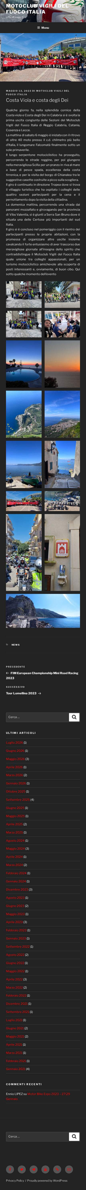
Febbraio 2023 (16, 930)
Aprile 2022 (14, 979)
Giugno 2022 (15, 963)
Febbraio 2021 (16, 1061)
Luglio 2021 (14, 1020)
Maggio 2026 (15, 759)
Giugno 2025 (15, 808)
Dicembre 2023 (17, 889)
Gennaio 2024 (16, 881)
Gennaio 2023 (16, 938)
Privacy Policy (15, 1180)
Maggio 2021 (15, 1036)
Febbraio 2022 (16, 995)
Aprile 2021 (14, 1044)
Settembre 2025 (18, 800)
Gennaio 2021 (15, 1069)
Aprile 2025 (14, 824)
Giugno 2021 (15, 1028)
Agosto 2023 (15, 898)
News (16, 644)
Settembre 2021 (17, 1012)
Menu (45, 27)
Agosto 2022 (15, 955)
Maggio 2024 (15, 848)
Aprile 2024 (14, 857)
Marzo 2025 (14, 832)
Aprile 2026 (14, 767)
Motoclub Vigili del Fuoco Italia (37, 9)
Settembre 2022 (18, 946)
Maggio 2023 (15, 914)
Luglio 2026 (14, 742)
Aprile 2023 (14, 922)
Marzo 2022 (14, 987)
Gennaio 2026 (16, 783)
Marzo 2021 (14, 1053)
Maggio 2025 (15, 816)
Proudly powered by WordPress (47, 1180)
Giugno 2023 (15, 906)
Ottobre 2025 (15, 791)
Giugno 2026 (15, 751)
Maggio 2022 (15, 971)
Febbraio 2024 (16, 873)
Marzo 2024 (14, 865)
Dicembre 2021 (17, 1004)
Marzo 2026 (14, 775)
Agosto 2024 (15, 840)
